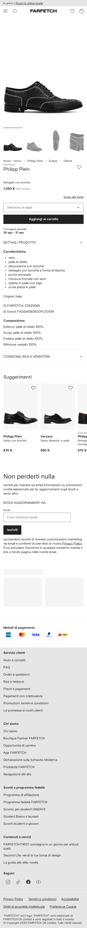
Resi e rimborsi (13, 681)
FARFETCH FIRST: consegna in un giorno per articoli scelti (40, 846)
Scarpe (53, 160)
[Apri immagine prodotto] (43, 72)
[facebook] (28, 882)
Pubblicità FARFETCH (18, 767)
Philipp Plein (35, 160)
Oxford (67, 160)
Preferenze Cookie (63, 906)
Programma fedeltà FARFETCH (25, 802)
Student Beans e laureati (20, 816)
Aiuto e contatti (14, 660)
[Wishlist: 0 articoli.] (72, 11)
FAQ (6, 667)
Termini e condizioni (42, 899)
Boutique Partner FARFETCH (24, 738)
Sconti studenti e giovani (21, 823)
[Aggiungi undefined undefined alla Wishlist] (33, 388)
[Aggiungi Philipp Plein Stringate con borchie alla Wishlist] (79, 167)
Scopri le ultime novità (29, 3)
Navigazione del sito (17, 774)
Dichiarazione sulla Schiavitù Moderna (30, 759)
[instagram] (8, 882)
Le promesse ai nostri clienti (23, 710)
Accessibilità (70, 899)
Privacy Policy (72, 543)
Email (6, 510)
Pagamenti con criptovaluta (22, 696)
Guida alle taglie (74, 197)
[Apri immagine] (12, 141)
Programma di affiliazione (21, 794)
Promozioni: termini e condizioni (25, 703)
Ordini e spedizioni (16, 674)
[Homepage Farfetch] (43, 11)
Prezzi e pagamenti (16, 688)
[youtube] (38, 882)
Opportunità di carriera (19, 745)
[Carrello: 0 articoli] (81, 11)
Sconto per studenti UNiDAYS (24, 809)
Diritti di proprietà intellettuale (24, 906)
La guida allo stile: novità (20, 862)
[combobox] (43, 207)
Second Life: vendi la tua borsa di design (32, 855)
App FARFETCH (14, 752)
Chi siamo (10, 731)
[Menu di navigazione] (5, 11)
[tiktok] (18, 882)
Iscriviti (12, 529)
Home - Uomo (12, 160)
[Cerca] (14, 11)
